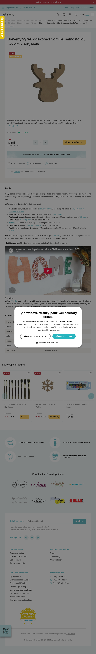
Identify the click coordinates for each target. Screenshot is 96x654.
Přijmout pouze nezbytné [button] (35, 336)
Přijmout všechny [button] (64, 336)
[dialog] (48, 327)
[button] (48, 342)
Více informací (55, 330)
